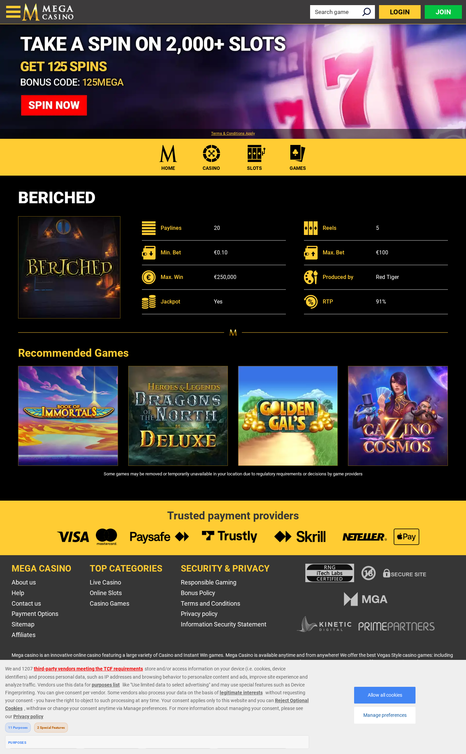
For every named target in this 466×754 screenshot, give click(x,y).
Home (168, 168)
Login (400, 12)
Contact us (26, 603)
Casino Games (109, 603)
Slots (254, 168)
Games (298, 168)
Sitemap (23, 624)
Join (443, 12)
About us (24, 582)
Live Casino (105, 582)
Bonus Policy (198, 592)
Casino (211, 168)
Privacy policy (199, 613)
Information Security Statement (223, 624)
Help (18, 592)
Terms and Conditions (210, 603)
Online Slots (106, 592)
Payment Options (35, 613)
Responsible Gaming (208, 582)
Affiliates (23, 634)
